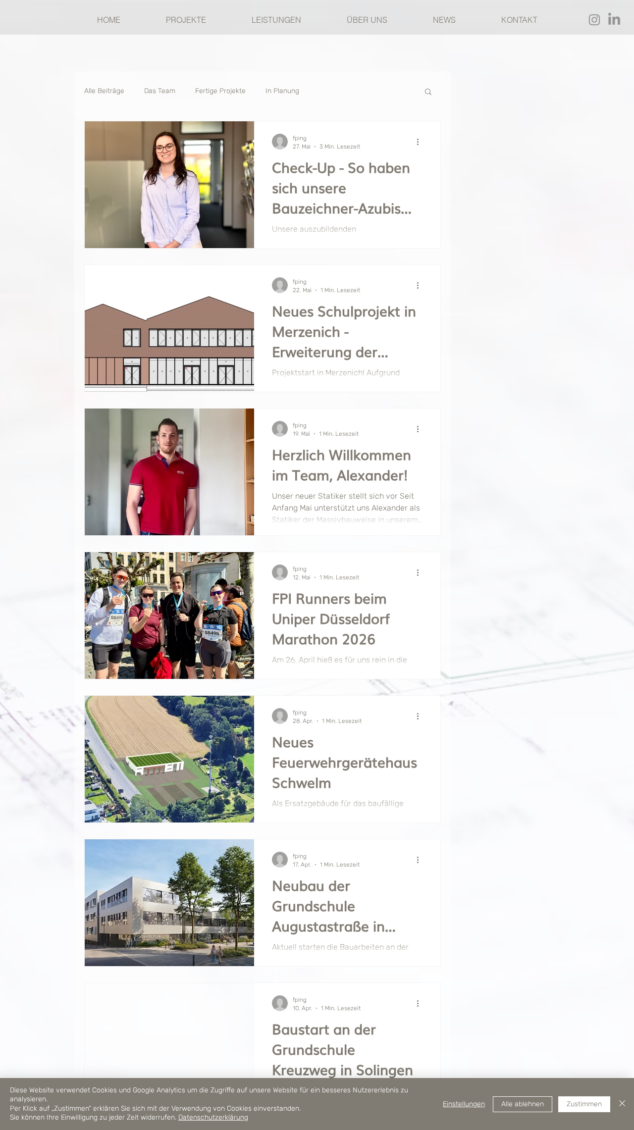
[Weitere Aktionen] (421, 142)
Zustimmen (584, 1104)
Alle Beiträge (104, 91)
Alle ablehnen (522, 1104)
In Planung (282, 91)
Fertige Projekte (220, 91)
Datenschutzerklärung (213, 1117)
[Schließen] (622, 1104)
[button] (428, 92)
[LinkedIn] (614, 19)
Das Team (159, 91)
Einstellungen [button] (464, 1104)
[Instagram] (594, 19)
